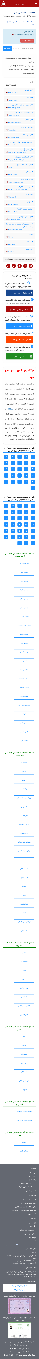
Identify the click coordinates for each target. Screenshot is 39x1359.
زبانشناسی (24, 913)
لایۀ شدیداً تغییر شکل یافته (23, 157)
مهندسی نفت (24, 660)
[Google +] (14, 266)
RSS (31, 1226)
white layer (13, 252)
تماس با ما (32, 1176)
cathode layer (14, 115)
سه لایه (29, 241)
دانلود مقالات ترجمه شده (28, 1203)
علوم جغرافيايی (24, 868)
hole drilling (13, 174)
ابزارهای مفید (32, 1237)
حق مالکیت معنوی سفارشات (26, 1186)
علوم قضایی (24, 930)
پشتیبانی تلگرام (20, 1289)
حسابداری (24, 762)
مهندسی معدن (24, 643)
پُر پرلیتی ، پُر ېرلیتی (25, 149)
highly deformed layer (17, 160)
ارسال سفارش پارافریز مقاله (21, 339)
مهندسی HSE (24, 696)
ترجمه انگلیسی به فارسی (28, 1199)
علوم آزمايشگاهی (24, 1080)
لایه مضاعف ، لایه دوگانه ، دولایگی (21, 142)
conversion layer (15, 122)
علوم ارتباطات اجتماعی (24, 842)
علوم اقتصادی (24, 815)
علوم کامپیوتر (24, 1014)
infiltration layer (15, 219)
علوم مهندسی (24, 731)
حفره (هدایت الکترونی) (24, 186)
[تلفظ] (13, 35)
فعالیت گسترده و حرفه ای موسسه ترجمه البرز (19, 1341)
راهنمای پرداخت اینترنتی (27, 1230)
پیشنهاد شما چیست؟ (27, 40)
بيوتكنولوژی (24, 1054)
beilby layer (13, 100)
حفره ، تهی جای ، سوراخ (24, 164)
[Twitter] (19, 266)
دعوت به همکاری (30, 1190)
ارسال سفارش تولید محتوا (22, 326)
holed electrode (14, 212)
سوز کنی (29, 194)
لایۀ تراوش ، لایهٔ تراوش (24, 216)
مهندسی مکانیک (24, 590)
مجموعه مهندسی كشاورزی (24, 1111)
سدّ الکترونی (28, 90)
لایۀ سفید (29, 249)
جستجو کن (7, 48)
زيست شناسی (24, 961)
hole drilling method (16, 182)
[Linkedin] (8, 266)
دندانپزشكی (24, 1089)
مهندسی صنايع (24, 598)
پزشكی (24, 1036)
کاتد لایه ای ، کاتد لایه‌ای (24, 112)
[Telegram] (31, 266)
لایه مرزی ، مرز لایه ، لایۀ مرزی (22, 105)
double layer (13, 145)
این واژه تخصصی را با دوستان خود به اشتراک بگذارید (19, 259)
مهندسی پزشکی (24, 616)
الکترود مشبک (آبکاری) (24, 209)
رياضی (24, 979)
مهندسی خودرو (24, 722)
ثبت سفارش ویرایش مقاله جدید (20, 309)
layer (11, 237)
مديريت (24, 771)
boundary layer (14, 107)
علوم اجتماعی (24, 833)
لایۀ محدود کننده (26, 127)
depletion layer (14, 130)
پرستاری (24, 1045)
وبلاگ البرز (32, 1179)
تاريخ (24, 895)
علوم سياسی (24, 886)
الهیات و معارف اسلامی (24, 922)
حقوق (24, 780)
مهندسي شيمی (24, 607)
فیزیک (24, 970)
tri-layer (12, 244)
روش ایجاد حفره (26, 179)
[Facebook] (25, 266)
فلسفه (24, 860)
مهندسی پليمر (24, 634)
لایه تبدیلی (28, 119)
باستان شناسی (24, 904)
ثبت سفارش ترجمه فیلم (22, 356)
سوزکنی (29, 201)
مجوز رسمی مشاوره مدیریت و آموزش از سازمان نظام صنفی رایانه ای (19, 1319)
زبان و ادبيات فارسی (24, 851)
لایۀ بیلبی (29, 97)
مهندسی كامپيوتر (24, 563)
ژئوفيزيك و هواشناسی (24, 1005)
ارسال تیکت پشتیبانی (20, 1285)
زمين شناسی (24, 988)
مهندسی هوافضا (24, 687)
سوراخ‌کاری (28, 172)
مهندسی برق (24, 572)
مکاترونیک (24, 714)
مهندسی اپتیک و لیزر (24, 705)
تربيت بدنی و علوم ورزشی (24, 797)
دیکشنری (9, 409)
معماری (24, 1142)
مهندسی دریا (24, 740)
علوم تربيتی (24, 806)
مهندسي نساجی (24, 652)
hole (10, 167)
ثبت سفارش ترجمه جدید (22, 293)
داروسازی (24, 1063)
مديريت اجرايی (24, 877)
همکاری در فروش (30, 1234)
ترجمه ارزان (32, 1214)
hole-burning (13, 204)
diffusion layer (14, 137)
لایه (31, 234)
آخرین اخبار (32, 1223)
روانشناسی (24, 789)
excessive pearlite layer (17, 152)
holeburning (13, 197)
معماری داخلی (24, 1151)
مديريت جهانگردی (24, 824)
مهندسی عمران (24, 581)
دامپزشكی (24, 1072)
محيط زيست (24, 669)
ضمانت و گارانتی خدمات (28, 1183)
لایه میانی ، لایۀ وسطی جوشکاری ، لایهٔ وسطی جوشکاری (19, 225)
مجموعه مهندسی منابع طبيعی (24, 1120)
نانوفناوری (24, 997)
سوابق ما (33, 1172)
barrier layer (13, 93)
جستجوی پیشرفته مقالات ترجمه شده (24, 1210)
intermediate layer (15, 229)
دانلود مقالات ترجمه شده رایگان (25, 1207)
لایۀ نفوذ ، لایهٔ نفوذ (26, 134)
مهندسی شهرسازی (24, 678)
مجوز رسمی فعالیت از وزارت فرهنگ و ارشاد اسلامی (19, 1296)
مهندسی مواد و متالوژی (24, 625)
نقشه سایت (32, 1241)
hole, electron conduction (18, 189)
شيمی (24, 952)
